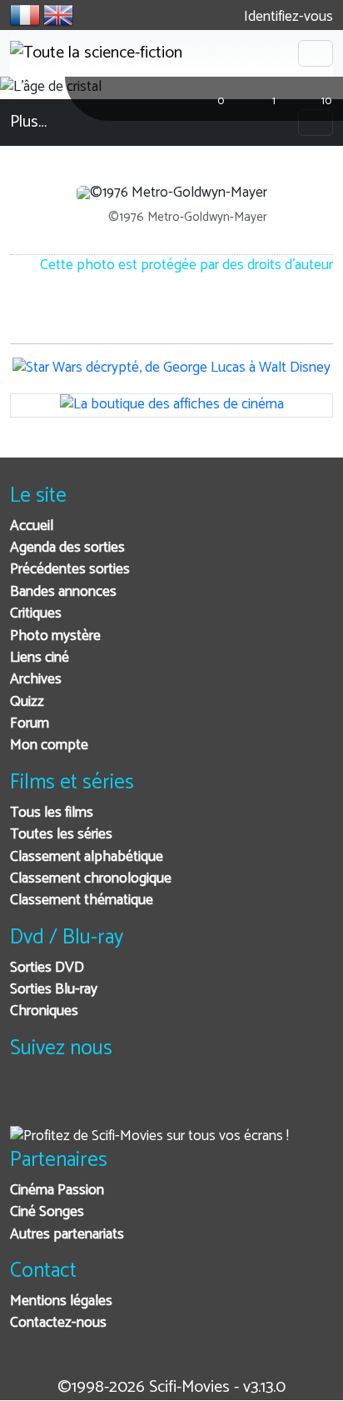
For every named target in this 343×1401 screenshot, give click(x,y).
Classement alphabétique (86, 857)
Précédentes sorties (70, 570)
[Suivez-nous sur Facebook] (27, 1101)
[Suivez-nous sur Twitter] (68, 1101)
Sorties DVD (47, 968)
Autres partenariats (67, 1235)
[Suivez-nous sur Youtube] (109, 1101)
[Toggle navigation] (315, 53)
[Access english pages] (58, 15)
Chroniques (44, 1011)
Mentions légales (61, 1301)
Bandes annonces (63, 592)
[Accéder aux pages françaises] (25, 15)
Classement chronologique (91, 879)
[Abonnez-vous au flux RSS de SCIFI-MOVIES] (149, 1101)
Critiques (36, 614)
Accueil (31, 526)
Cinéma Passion (57, 1190)
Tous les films (51, 813)
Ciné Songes (47, 1212)
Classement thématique (81, 900)
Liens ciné (39, 658)
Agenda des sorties (67, 548)
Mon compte (49, 745)
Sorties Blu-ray (53, 990)
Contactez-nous (58, 1323)
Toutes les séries (61, 835)
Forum (29, 724)
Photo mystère (55, 636)
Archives (36, 680)
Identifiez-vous (287, 17)
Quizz (27, 702)
